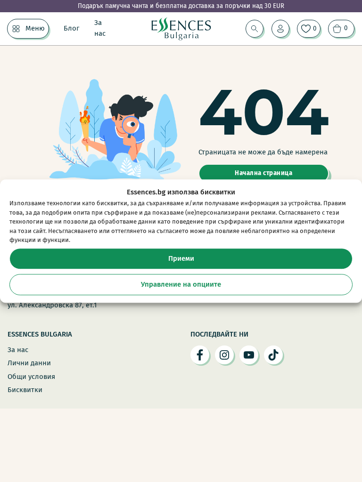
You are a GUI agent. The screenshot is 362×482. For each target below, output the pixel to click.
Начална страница (263, 173)
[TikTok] (273, 354)
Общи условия (31, 376)
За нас (100, 28)
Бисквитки (25, 390)
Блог (71, 28)
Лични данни (29, 363)
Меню (35, 28)
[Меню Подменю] (16, 28)
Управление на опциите (181, 284)
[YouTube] (248, 354)
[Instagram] (224, 354)
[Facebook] (199, 354)
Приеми (181, 258)
